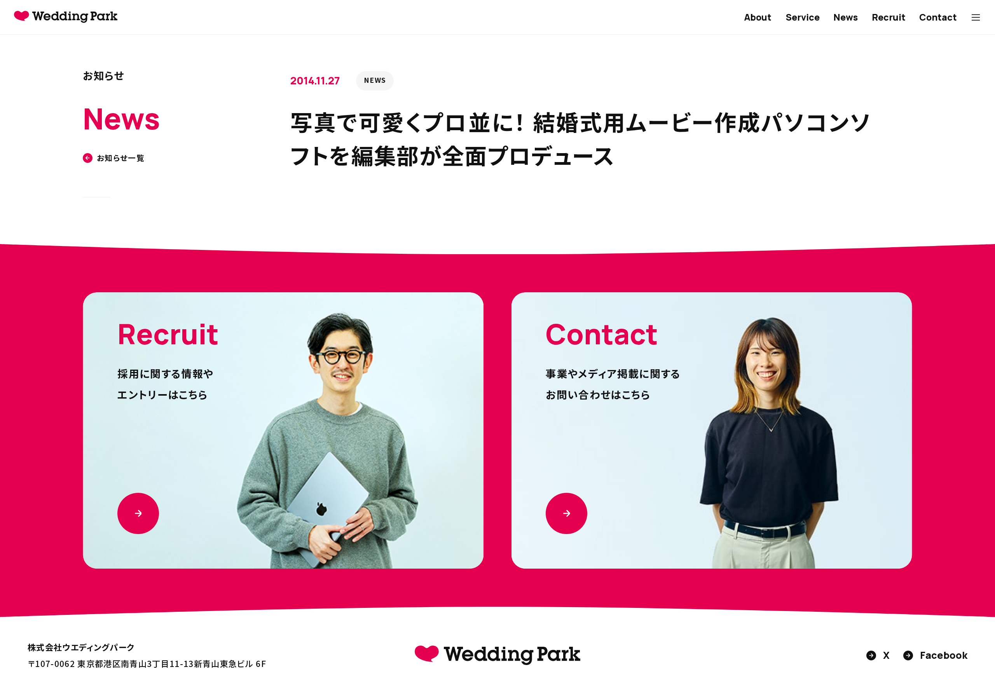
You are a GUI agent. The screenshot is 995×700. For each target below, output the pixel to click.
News (845, 17)
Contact (938, 17)
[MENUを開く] (976, 17)
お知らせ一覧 (121, 158)
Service (803, 17)
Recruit (889, 17)
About (758, 17)
